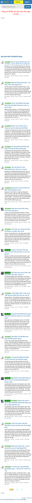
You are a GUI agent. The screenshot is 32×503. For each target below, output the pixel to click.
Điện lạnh (7, 77)
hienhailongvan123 (9, 222)
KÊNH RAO (3, 499)
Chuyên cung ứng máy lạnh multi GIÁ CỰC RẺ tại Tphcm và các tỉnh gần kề (17, 252)
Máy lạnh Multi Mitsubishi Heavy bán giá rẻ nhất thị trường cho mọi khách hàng (18, 316)
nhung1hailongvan (9, 286)
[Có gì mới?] (11, 2)
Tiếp (17, 489)
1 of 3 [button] (11, 489)
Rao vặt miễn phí (17, 499)
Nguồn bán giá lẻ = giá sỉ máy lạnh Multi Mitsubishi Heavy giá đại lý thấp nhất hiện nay (18, 403)
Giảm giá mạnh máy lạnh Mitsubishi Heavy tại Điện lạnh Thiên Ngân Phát (18, 425)
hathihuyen (7, 75)
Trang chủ (29, 498)
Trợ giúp (24, 498)
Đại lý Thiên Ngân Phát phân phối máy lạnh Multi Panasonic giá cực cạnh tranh (17, 105)
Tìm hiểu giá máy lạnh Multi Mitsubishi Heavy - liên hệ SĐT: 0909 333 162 (18, 469)
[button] (1, 2)
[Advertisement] (16, 37)
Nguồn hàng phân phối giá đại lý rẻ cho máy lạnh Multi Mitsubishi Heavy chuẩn (18, 380)
